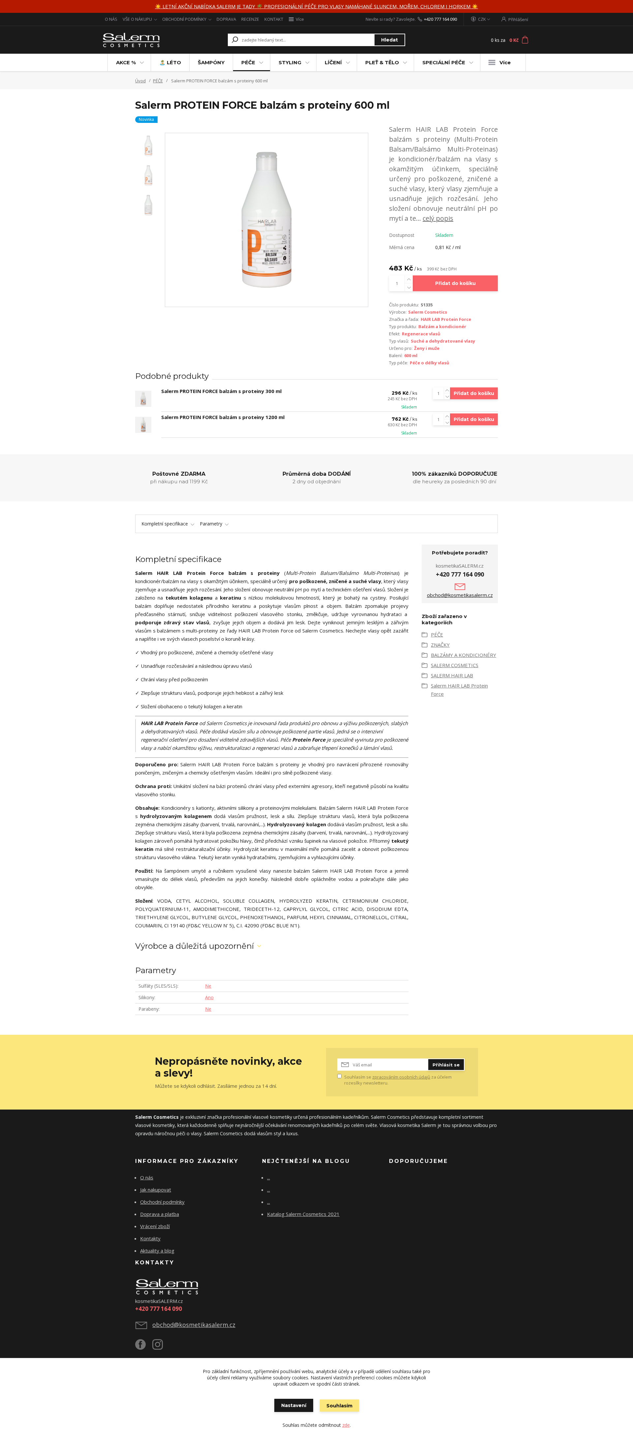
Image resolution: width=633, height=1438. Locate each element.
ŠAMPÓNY (211, 62)
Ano (209, 997)
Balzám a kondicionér (442, 326)
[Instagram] (160, 1347)
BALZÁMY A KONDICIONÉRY (463, 655)
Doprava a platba (159, 1214)
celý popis (438, 218)
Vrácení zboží (155, 1226)
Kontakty (150, 1238)
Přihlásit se (446, 1064)
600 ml (410, 355)
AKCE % (126, 62)
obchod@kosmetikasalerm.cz (460, 595)
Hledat (389, 40)
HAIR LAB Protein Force (446, 319)
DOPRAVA (226, 19)
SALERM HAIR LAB (452, 675)
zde (346, 1425)
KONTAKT (273, 19)
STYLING (290, 62)
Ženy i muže (426, 348)
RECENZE (250, 19)
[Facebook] (143, 1347)
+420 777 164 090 (440, 19)
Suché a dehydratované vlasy (443, 341)
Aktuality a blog (157, 1250)
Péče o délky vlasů (429, 363)
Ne (208, 986)
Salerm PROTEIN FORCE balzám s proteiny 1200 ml (223, 417)
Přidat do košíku (455, 283)
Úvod (140, 81)
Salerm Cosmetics (427, 312)
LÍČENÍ (333, 62)
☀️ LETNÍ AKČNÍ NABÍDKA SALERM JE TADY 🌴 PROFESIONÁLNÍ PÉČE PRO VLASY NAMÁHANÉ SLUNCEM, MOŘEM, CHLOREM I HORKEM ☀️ (316, 6)
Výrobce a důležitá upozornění (194, 946)
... (268, 1177)
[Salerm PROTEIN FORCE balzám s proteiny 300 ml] (143, 399)
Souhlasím (339, 1406)
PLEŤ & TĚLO (382, 62)
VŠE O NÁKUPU (137, 19)
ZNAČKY (440, 644)
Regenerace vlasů (421, 334)
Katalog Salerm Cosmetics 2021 (303, 1214)
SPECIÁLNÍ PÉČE (443, 62)
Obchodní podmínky (162, 1201)
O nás (146, 1177)
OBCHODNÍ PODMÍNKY (184, 19)
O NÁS (111, 19)
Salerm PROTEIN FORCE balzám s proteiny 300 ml (221, 391)
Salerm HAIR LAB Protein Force (459, 689)
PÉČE (248, 62)
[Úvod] (142, 39)
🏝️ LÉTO (170, 62)
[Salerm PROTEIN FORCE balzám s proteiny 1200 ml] (143, 425)
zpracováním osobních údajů (401, 1077)
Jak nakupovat (155, 1189)
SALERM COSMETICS (454, 665)
